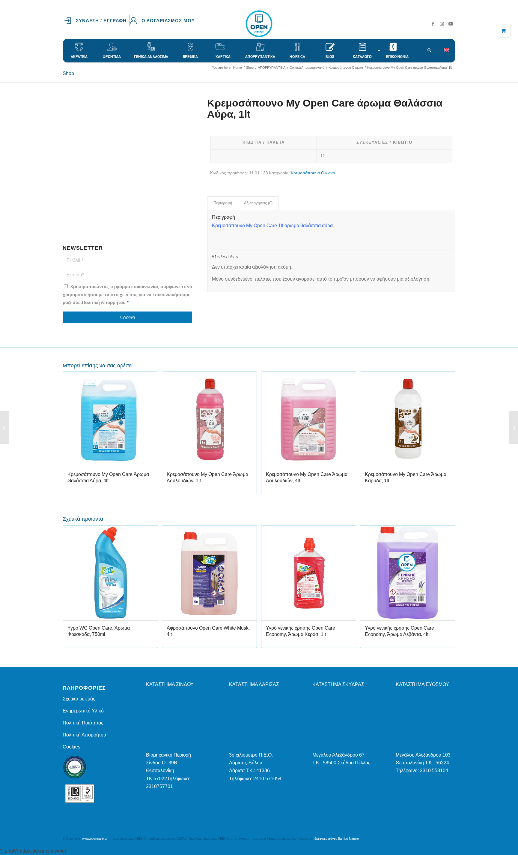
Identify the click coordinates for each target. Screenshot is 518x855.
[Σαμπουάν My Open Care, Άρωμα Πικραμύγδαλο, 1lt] (513, 427)
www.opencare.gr (95, 838)
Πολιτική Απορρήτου (104, 302)
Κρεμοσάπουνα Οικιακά (313, 172)
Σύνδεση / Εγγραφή (101, 20)
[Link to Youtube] (450, 23)
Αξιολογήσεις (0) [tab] (258, 203)
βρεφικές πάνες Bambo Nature (336, 838)
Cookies (71, 746)
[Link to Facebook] (432, 23)
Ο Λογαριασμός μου (168, 20)
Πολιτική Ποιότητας (83, 722)
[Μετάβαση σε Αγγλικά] (449, 47)
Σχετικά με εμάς (79, 698)
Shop (68, 73)
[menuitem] (97, 20)
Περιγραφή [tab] (222, 203)
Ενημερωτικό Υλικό (83, 710)
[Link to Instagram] (441, 23)
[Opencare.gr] (259, 24)
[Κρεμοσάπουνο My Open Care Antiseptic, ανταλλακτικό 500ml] (4, 427)
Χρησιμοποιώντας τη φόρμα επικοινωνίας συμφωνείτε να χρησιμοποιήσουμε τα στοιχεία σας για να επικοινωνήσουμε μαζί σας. (127, 294)
